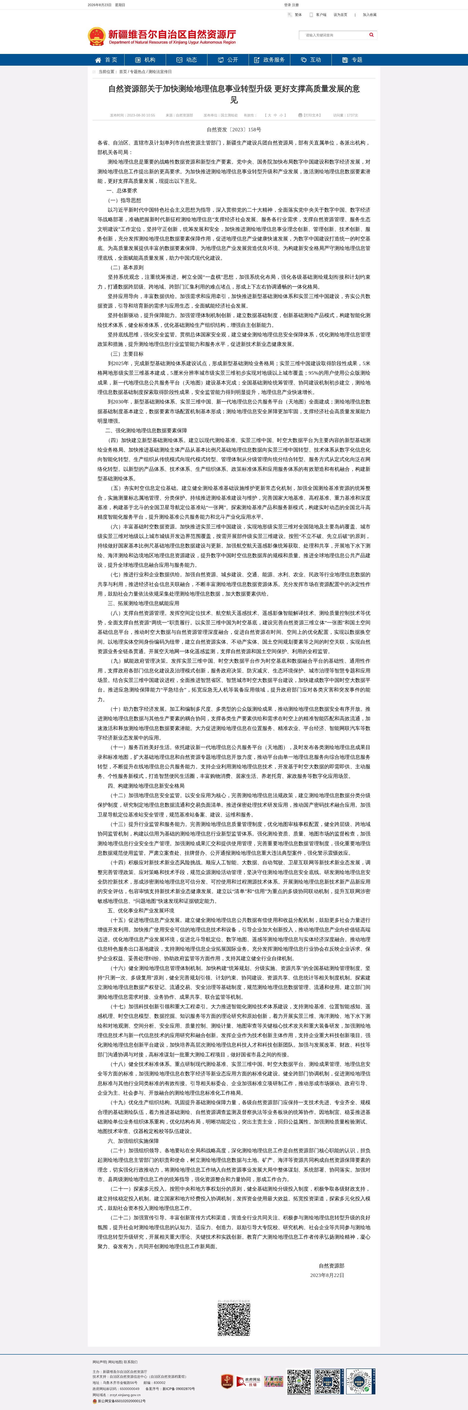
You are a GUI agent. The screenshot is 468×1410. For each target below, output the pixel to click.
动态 (191, 60)
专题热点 (138, 72)
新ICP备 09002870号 (179, 1389)
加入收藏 (370, 15)
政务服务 (273, 60)
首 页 (110, 60)
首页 (123, 72)
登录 (288, 5)
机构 (149, 60)
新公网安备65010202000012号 (122, 1401)
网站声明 (99, 1362)
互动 (315, 60)
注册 (295, 5)
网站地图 (115, 1362)
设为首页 (340, 15)
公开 (232, 60)
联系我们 (130, 1362)
